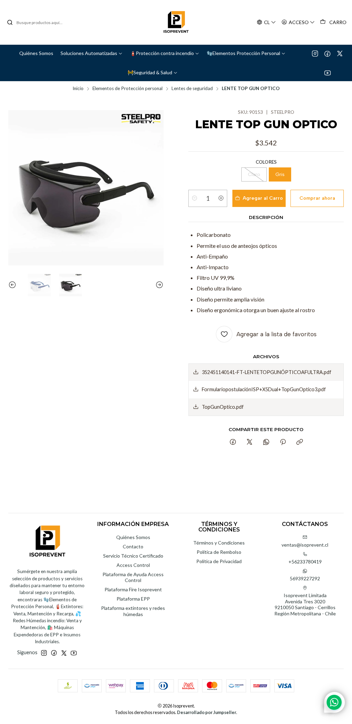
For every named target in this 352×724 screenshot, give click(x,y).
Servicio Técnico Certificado (133, 556)
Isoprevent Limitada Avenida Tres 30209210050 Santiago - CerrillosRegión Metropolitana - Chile (305, 604)
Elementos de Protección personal (127, 88)
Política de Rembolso (219, 552)
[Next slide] (158, 285)
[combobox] (42, 22)
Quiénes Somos (133, 537)
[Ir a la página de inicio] (176, 22)
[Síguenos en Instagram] (315, 53)
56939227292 (305, 578)
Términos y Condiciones (219, 543)
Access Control (133, 565)
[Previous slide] (13, 285)
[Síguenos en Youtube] (327, 72)
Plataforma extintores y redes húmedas (133, 611)
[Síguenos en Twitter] (339, 53)
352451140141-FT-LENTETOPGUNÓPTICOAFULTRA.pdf (266, 372)
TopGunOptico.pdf (223, 407)
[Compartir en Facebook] (233, 442)
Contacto (133, 546)
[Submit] (10, 22)
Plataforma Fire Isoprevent (133, 589)
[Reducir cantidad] (194, 198)
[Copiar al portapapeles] (299, 442)
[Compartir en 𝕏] (249, 442)
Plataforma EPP (133, 599)
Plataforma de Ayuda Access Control (133, 577)
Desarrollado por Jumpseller (206, 712)
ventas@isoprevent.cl (305, 545)
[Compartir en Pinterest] (283, 442)
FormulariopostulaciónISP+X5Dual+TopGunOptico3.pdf (264, 389)
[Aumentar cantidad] (221, 198)
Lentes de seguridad (192, 88)
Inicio (78, 88)
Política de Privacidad (219, 561)
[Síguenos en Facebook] (327, 53)
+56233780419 (305, 561)
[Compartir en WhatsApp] (266, 442)
